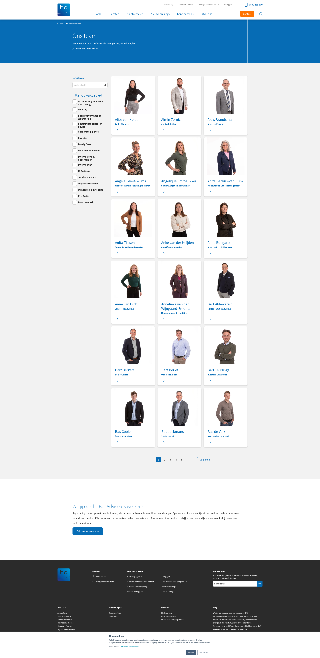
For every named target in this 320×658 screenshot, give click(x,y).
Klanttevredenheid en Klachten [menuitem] (140, 581)
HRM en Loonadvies (89, 150)
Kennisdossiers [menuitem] (185, 14)
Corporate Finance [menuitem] (65, 626)
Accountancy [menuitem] (63, 613)
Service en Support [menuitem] (135, 591)
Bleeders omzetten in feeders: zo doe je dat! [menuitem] (230, 629)
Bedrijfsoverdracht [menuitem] (65, 619)
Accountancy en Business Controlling (92, 103)
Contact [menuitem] (247, 13)
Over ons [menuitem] (207, 14)
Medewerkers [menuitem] (166, 613)
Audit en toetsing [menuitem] (64, 616)
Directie (82, 137)
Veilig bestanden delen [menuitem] (209, 4)
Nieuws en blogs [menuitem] (160, 14)
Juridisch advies (87, 177)
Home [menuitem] (97, 14)
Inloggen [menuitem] (228, 4)
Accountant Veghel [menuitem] (170, 586)
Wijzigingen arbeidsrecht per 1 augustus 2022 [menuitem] (230, 613)
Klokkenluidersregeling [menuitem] (137, 586)
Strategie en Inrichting (91, 189)
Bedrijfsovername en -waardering (90, 117)
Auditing (82, 109)
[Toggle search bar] (260, 14)
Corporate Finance (88, 131)
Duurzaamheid (86, 202)
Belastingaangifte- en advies (90, 125)
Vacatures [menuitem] (113, 616)
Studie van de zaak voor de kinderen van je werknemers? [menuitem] (235, 619)
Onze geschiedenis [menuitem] (168, 616)
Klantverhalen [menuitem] (135, 14)
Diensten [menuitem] (114, 14)
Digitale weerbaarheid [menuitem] (66, 629)
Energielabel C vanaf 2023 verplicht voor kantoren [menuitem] (232, 623)
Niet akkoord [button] (204, 652)
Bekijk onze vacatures (87, 531)
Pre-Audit (83, 195)
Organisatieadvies (88, 183)
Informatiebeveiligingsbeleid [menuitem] (174, 581)
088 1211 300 (255, 4)
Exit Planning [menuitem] (168, 591)
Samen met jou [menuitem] (115, 613)
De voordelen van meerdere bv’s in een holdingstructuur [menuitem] (235, 616)
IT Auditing (84, 170)
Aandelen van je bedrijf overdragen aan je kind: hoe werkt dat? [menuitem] (237, 626)
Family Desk (84, 144)
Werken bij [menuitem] (168, 4)
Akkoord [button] (191, 652)
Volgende (205, 459)
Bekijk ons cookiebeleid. (129, 646)
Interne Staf (85, 164)
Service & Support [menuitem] (186, 4)
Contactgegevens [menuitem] (134, 576)
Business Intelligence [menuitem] (66, 623)
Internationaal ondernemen (86, 158)
